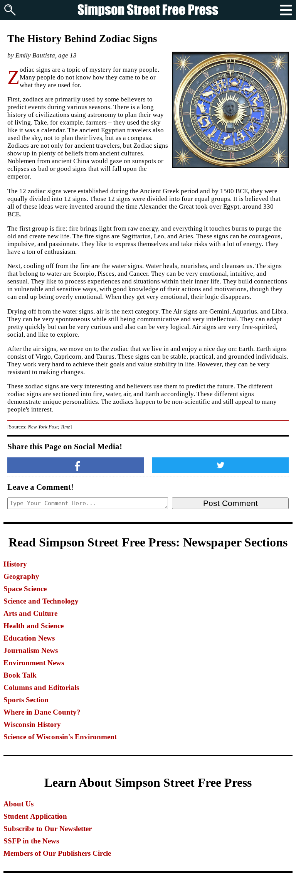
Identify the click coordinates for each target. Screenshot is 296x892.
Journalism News (30, 650)
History (15, 564)
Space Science (25, 589)
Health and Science (33, 626)
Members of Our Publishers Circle (57, 853)
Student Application (35, 816)
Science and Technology (41, 601)
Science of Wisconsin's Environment (60, 737)
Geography (21, 576)
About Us (18, 804)
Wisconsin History (32, 724)
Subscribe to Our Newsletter (47, 829)
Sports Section (26, 700)
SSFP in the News (31, 841)
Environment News (33, 663)
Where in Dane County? (42, 712)
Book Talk (20, 675)
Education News (29, 638)
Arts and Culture (30, 613)
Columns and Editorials (41, 687)
